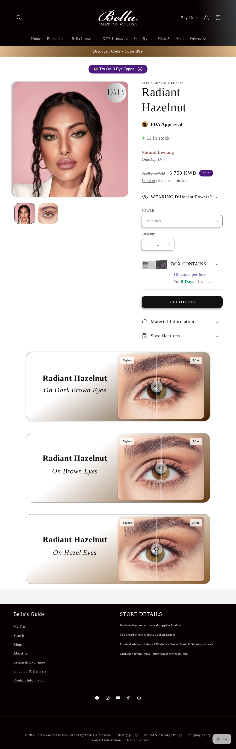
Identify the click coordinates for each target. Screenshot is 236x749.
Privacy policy (127, 735)
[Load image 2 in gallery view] (48, 213)
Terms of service (138, 740)
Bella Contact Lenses (52, 735)
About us (20, 653)
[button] (19, 17)
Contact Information (29, 680)
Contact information (106, 740)
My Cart (20, 627)
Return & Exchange (29, 662)
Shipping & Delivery (30, 671)
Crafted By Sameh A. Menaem (90, 735)
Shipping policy (199, 735)
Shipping (148, 180)
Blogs (18, 644)
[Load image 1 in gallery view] (25, 213)
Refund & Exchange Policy (163, 735)
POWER (148, 210)
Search (18, 635)
